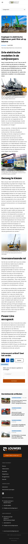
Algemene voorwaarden (14, 538)
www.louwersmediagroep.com (11, 531)
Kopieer (19, 360)
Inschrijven (14, 381)
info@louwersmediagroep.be (11, 525)
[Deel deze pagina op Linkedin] (12, 360)
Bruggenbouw (5, 476)
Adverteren (5, 487)
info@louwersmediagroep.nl (11, 508)
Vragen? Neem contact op (11, 455)
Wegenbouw (5, 474)
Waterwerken (5, 468)
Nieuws (4, 466)
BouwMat (4, 45)
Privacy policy (14, 540)
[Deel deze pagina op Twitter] (3, 360)
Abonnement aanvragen (8, 489)
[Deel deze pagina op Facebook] (7, 360)
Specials (4, 479)
